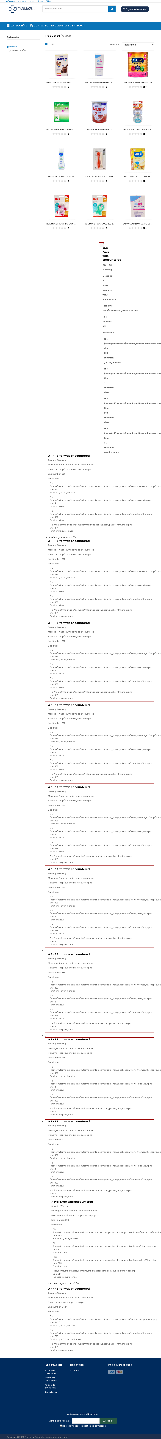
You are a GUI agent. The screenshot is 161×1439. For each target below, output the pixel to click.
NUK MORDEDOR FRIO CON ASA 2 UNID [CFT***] (62, 223)
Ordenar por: (115, 44)
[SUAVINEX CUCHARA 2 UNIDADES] (99, 159)
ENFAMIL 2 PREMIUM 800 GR (138, 82)
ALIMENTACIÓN (18, 50)
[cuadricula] (46, 44)
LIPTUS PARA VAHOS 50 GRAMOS (62, 129)
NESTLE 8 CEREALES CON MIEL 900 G (139, 176)
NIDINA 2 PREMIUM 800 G (99, 129)
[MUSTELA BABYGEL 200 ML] (61, 159)
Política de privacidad (50, 1372)
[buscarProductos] (112, 9)
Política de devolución (50, 1386)
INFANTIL (13, 47)
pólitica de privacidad (94, 1425)
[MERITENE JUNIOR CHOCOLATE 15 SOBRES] (61, 65)
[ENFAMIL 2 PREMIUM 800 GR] (137, 65)
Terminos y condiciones (51, 1379)
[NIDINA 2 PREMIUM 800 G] (99, 112)
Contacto (74, 1370)
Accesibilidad (51, 1392)
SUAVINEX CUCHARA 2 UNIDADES (100, 176)
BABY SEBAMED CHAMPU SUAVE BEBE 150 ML (139, 223)
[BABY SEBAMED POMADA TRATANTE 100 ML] (99, 65)
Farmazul (29, 1437)
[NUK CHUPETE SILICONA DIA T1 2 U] (137, 112)
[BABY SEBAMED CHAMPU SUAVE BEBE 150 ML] (137, 206)
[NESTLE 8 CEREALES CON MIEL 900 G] (137, 159)
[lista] (52, 44)
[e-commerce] (22, 8)
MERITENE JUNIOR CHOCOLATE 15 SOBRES (62, 82)
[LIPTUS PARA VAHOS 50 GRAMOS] (61, 112)
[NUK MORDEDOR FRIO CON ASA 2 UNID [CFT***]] (61, 206)
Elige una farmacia (136, 9)
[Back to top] (157, 1433)
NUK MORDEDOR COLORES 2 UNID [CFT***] (100, 223)
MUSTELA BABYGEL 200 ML (61, 176)
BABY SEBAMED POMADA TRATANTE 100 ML (100, 82)
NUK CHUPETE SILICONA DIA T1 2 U (139, 129)
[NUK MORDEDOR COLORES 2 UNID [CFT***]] (99, 206)
